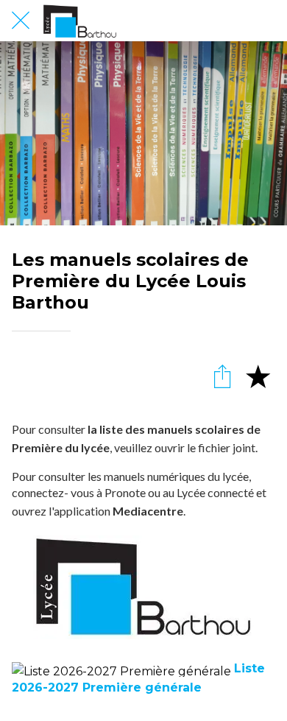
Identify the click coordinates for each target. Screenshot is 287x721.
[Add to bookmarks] (257, 375)
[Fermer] (20, 20)
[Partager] (222, 375)
